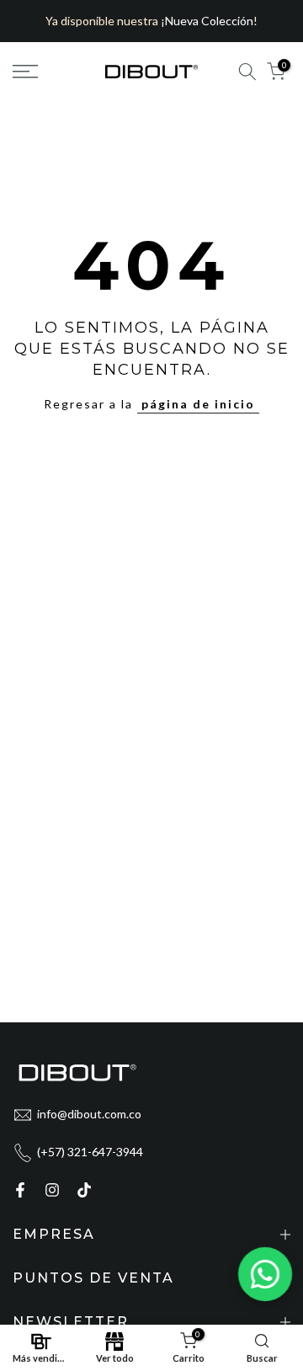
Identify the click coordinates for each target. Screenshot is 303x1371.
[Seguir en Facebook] (20, 1190)
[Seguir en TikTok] (84, 1190)
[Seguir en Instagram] (52, 1190)
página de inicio (198, 404)
